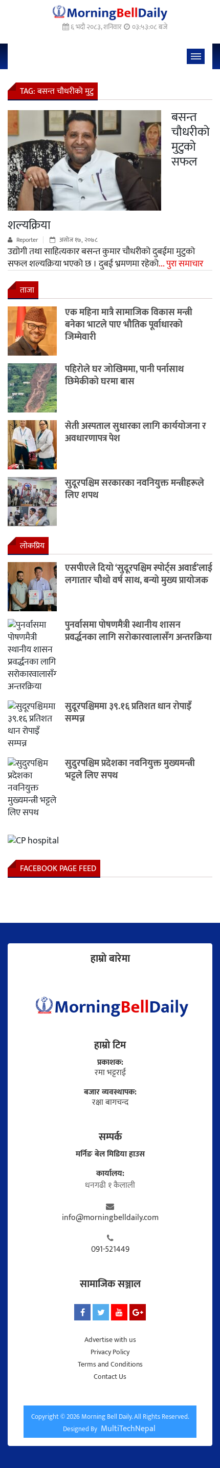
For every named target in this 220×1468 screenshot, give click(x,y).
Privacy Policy (110, 1352)
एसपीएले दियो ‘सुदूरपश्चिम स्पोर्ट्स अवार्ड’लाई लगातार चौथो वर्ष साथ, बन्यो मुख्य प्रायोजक (138, 574)
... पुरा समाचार (181, 264)
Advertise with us (110, 1340)
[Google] (137, 1312)
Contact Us (110, 1376)
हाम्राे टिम (110, 1045)
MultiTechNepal (128, 1429)
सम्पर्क (110, 1137)
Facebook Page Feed (58, 869)
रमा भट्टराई (110, 1073)
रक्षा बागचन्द (110, 1103)
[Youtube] (119, 1312)
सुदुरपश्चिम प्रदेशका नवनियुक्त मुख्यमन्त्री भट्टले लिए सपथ (130, 769)
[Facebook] (82, 1312)
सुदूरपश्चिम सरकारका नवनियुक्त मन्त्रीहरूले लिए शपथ (134, 489)
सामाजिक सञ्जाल (110, 1284)
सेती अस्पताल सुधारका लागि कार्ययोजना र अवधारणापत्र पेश (135, 432)
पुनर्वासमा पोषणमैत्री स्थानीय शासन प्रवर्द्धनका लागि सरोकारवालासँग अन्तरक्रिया (138, 631)
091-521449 (110, 1250)
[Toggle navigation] (196, 56)
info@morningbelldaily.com (110, 1218)
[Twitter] (101, 1312)
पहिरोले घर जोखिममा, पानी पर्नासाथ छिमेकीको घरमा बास (124, 375)
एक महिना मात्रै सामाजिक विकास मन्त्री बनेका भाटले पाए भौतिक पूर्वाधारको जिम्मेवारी (128, 325)
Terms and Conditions (110, 1364)
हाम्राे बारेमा (110, 959)
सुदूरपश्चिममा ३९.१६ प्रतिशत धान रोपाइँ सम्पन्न (128, 713)
